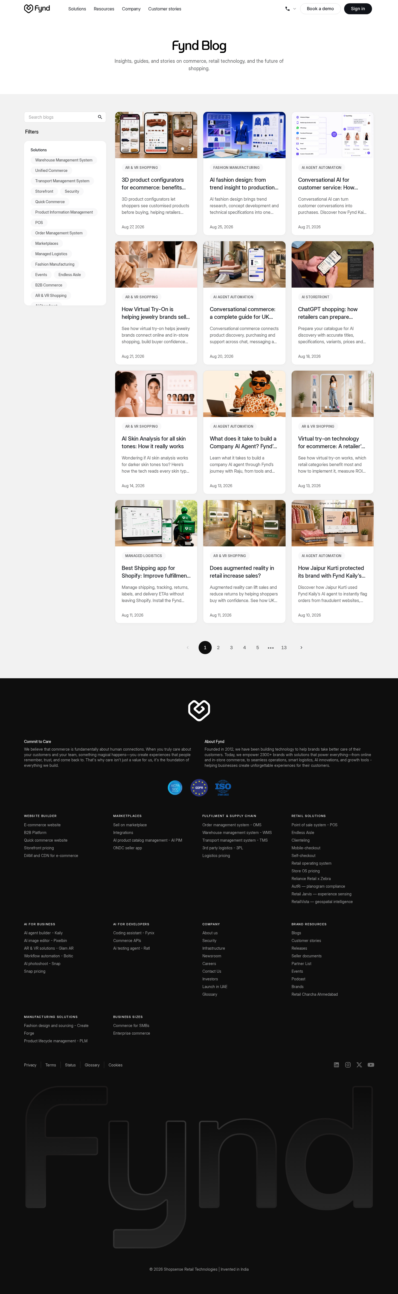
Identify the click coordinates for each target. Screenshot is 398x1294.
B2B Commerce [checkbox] (48, 284)
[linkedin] (336, 1065)
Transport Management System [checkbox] (62, 180)
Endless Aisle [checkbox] (70, 274)
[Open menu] (290, 8)
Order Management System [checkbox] (59, 232)
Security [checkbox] (72, 191)
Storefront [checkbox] (44, 191)
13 (284, 647)
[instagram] (348, 1065)
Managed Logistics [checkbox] (51, 253)
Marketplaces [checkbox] (46, 243)
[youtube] (371, 1065)
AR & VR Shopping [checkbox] (50, 295)
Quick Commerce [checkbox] (50, 201)
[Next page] (301, 647)
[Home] (37, 8)
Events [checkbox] (41, 274)
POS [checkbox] (39, 222)
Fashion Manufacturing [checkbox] (54, 264)
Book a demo (320, 8)
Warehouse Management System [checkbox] (63, 159)
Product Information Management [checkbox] (64, 211)
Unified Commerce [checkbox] (51, 170)
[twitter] (359, 1065)
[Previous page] (187, 647)
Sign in (358, 8)
